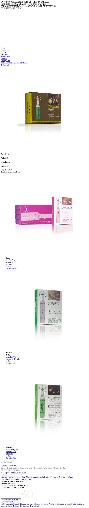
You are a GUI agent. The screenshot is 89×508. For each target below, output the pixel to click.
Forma (3, 52)
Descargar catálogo (66, 477)
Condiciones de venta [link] (9, 479)
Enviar (4, 475)
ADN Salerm (6, 63)
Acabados (4, 54)
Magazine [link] (55, 477)
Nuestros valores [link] (20, 477)
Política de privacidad (19, 473)
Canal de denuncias (15, 506)
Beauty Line (5, 61)
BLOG (13, 63)
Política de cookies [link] (25, 504)
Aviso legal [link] (66, 504)
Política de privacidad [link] (40, 504)
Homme (4, 59)
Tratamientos (5, 57)
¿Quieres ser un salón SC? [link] (11, 499)
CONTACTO (22, 63)
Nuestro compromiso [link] (34, 477)
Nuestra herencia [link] (7, 477)
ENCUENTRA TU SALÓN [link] (11, 8)
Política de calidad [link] (55, 504)
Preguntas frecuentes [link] (24, 479)
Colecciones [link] (46, 477)
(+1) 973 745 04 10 (8, 485)
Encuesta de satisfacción (31, 506)
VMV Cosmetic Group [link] (9, 504)
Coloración (5, 50)
